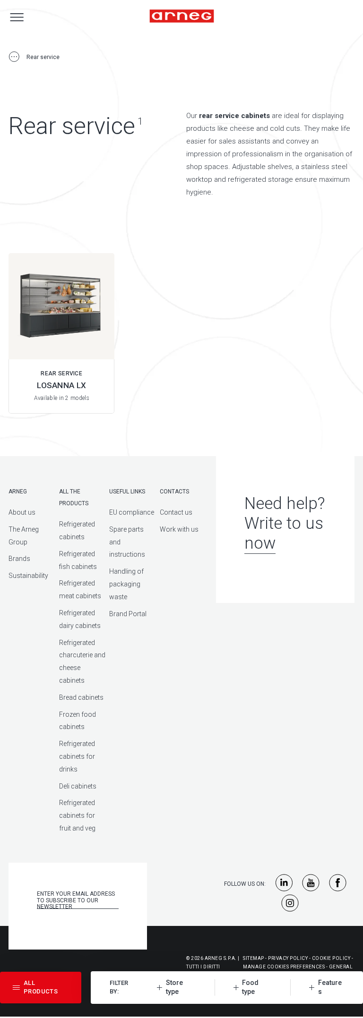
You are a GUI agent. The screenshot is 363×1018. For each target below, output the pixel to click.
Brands (19, 558)
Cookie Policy (331, 958)
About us (22, 512)
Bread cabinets (81, 697)
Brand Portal (128, 614)
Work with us (179, 529)
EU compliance (131, 512)
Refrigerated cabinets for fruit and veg (77, 815)
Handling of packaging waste (126, 584)
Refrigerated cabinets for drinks (77, 756)
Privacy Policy (288, 958)
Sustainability (28, 575)
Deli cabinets (77, 786)
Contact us (176, 512)
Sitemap (253, 958)
